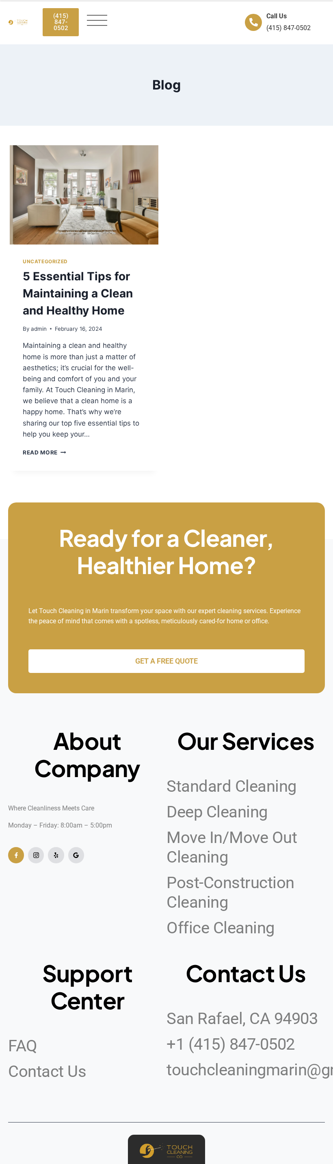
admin (39, 328)
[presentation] (84, 195)
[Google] (76, 855)
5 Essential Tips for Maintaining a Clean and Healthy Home (78, 293)
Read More (44, 452)
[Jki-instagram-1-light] (36, 855)
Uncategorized (45, 261)
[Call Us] (253, 22)
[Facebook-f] (16, 855)
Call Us (276, 16)
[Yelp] (56, 855)
